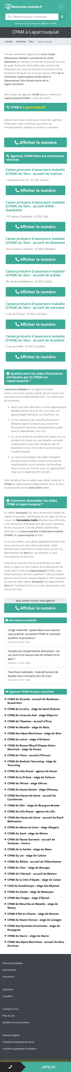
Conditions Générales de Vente (18, 1041)
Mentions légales (11, 1035)
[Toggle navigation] (61, 6)
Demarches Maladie (13, 963)
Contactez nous (11, 1008)
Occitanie (21, 41)
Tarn (31, 41)
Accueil (8, 41)
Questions (8, 989)
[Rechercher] (62, 16)
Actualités (8, 996)
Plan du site (8, 1015)
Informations (9, 969)
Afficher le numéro (37, 142)
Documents (8, 976)
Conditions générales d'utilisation (20, 1048)
